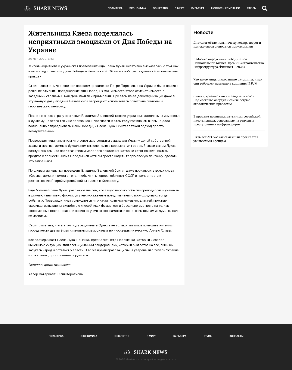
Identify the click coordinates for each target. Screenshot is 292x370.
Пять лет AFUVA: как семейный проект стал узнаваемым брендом (225, 139)
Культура (197, 8)
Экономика (137, 8)
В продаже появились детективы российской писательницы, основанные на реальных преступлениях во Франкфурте (227, 120)
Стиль (251, 8)
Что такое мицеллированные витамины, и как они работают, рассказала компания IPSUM (227, 81)
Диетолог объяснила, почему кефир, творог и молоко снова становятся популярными (227, 44)
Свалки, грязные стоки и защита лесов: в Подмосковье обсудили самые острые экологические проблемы (223, 100)
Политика (115, 8)
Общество (160, 8)
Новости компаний (225, 8)
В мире (179, 8)
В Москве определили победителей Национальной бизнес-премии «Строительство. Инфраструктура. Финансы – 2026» (228, 63)
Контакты (236, 336)
